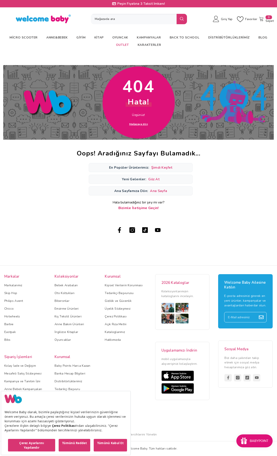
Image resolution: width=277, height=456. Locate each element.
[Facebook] (119, 230)
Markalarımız (13, 285)
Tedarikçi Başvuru (67, 389)
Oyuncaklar (63, 340)
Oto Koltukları (64, 293)
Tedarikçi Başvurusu (119, 293)
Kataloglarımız (115, 332)
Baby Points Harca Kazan (72, 366)
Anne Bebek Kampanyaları (23, 389)
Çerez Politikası (115, 316)
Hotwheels (12, 316)
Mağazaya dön (138, 124)
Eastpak (10, 332)
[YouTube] (158, 230)
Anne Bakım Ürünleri (69, 324)
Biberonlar (62, 301)
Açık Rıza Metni (115, 324)
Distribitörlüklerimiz (68, 381)
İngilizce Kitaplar (66, 332)
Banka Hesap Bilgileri (70, 373)
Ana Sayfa (158, 191)
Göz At (153, 179)
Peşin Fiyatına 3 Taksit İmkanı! (141, 3)
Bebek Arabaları (66, 285)
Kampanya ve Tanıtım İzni (22, 381)
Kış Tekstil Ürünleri (68, 316)
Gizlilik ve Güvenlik (118, 301)
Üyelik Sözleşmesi (117, 309)
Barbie (9, 324)
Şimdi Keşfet (161, 167)
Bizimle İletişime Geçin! (138, 208)
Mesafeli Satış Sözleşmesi (23, 373)
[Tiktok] (145, 230)
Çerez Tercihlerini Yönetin (138, 434)
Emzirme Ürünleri (67, 309)
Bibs (7, 340)
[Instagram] (132, 230)
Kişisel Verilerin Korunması (124, 285)
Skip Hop (10, 293)
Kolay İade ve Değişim (20, 366)
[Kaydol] (261, 317)
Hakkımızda (113, 340)
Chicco (9, 309)
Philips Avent (13, 301)
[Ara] (139, 19)
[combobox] (134, 19)
